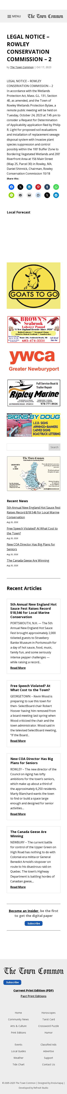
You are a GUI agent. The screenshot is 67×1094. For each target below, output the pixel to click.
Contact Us (48, 1064)
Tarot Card (48, 1019)
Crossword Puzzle (48, 1026)
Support (48, 1057)
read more (18, 668)
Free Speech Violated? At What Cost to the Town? (30, 688)
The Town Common (22, 67)
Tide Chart (18, 1064)
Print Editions (18, 1032)
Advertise (48, 1051)
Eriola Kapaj (57, 1083)
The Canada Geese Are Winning (28, 560)
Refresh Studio (41, 1087)
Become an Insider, (24, 911)
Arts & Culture (18, 1026)
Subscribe (34, 923)
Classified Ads (48, 1044)
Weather (18, 1057)
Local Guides (18, 1051)
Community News (18, 1019)
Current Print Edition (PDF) (33, 990)
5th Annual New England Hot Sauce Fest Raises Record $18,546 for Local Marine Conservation (33, 512)
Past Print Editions (33, 996)
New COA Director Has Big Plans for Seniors (31, 761)
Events (18, 1044)
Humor (48, 1032)
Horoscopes (48, 1012)
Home (18, 1012)
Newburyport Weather (33, 255)
